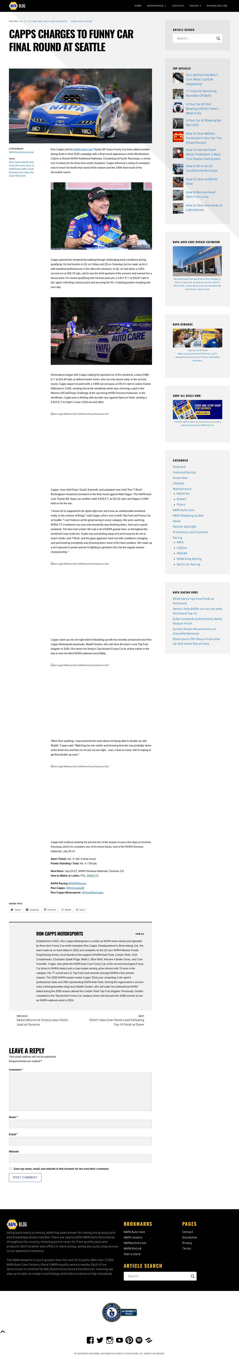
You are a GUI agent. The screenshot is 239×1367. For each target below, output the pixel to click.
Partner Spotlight (184, 526)
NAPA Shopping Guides (188, 515)
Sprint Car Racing (188, 564)
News (176, 521)
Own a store (132, 1254)
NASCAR (182, 553)
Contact (187, 1232)
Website (14, 1151)
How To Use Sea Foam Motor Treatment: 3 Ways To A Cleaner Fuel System (203, 154)
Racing (194, 6)
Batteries (183, 493)
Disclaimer (189, 1237)
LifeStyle (178, 6)
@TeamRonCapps (92, 892)
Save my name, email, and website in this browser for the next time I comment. (61, 1168)
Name (13, 1117)
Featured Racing (184, 472)
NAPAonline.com (135, 1243)
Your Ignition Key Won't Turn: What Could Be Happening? (202, 79)
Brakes (181, 499)
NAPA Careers (133, 1237)
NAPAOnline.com (217, 6)
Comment (16, 1069)
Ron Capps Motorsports (52, 21)
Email (13, 1134)
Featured (179, 467)
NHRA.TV (93, 875)
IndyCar (182, 547)
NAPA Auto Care (83, 149)
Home (138, 6)
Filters (181, 504)
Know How (180, 478)
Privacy (187, 1243)
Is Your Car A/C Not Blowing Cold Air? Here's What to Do (202, 109)
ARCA (180, 542)
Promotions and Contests (190, 532)
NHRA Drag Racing (82, 21)
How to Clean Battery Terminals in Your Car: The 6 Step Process (204, 138)
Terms (186, 1248)
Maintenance (155, 6)
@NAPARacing (77, 883)
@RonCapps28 (75, 888)
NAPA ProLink (132, 1248)
